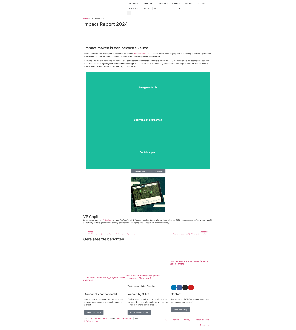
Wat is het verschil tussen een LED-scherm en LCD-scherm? (144, 276)
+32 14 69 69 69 (124, 318)
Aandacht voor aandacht (100, 294)
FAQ (165, 320)
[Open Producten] (140, 3)
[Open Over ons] (193, 3)
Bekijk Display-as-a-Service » (148, 126)
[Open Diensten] (154, 3)
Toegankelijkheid (202, 320)
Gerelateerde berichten (103, 239)
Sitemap (175, 320)
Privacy (186, 320)
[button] (167, 8)
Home (85, 18)
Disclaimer (204, 325)
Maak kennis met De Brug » (148, 159)
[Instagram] (185, 287)
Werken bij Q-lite (138, 294)
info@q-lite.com (91, 321)
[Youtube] (191, 287)
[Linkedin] (174, 287)
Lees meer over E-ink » (148, 94)
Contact (176, 294)
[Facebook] (179, 287)
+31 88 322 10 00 (99, 318)
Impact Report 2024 (142, 53)
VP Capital (106, 220)
